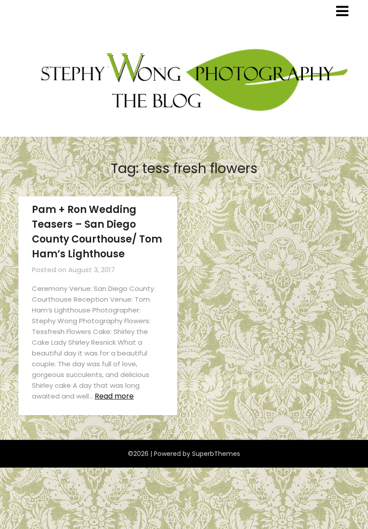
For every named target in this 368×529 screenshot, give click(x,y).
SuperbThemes (216, 453)
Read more (114, 396)
